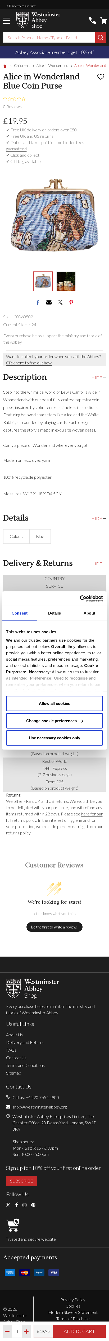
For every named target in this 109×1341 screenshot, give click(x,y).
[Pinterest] (71, 302)
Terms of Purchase (73, 1318)
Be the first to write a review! (54, 927)
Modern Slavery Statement (73, 1312)
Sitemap (13, 1072)
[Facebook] (38, 302)
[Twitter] (60, 302)
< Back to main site (21, 6)
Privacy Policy (72, 1299)
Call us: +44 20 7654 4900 (35, 1097)
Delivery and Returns (25, 1042)
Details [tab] (54, 613)
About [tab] (89, 613)
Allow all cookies (54, 703)
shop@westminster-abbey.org (39, 1106)
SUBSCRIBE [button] (21, 1180)
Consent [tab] (20, 613)
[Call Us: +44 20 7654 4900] (92, 20)
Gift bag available (25, 161)
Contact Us (16, 1057)
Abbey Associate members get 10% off (54, 52)
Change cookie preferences (51, 720)
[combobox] (49, 37)
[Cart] (103, 20)
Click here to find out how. (29, 362)
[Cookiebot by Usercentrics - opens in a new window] (80, 598)
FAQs (11, 1049)
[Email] (49, 302)
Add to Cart (79, 1331)
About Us (14, 1034)
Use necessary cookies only (54, 738)
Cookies (73, 1305)
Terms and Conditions (25, 1065)
